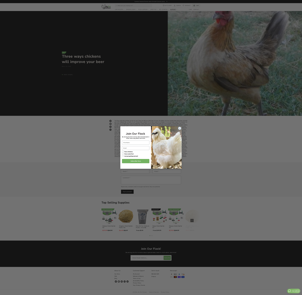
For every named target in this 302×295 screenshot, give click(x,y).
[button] (293, 291)
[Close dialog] (179, 128)
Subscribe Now (136, 161)
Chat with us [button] (295, 291)
